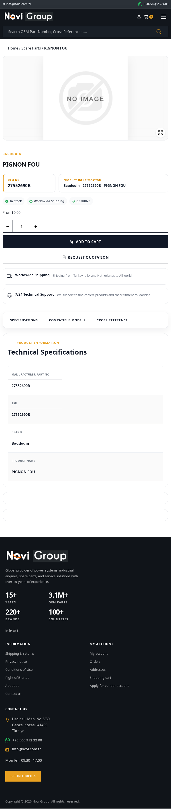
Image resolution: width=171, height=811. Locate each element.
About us (12, 685)
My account (99, 653)
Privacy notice (16, 661)
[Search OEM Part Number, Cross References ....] (159, 31)
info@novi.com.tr (26, 749)
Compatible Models (67, 320)
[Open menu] (163, 17)
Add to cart (88, 241)
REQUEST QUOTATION (88, 257)
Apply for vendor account (109, 685)
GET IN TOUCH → (23, 776)
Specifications (24, 320)
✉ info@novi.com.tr (17, 4)
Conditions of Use (19, 669)
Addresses (98, 669)
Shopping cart (100, 677)
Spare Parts (31, 48)
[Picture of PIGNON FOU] (85, 98)
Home (13, 48)
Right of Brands (17, 677)
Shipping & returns (19, 653)
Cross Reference (112, 320)
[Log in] (139, 16)
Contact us (13, 693)
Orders (95, 661)
